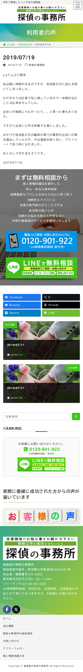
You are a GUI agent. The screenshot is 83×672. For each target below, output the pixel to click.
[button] (41, 241)
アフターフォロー (14, 648)
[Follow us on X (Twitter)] (16, 609)
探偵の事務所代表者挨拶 (18, 633)
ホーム (7, 618)
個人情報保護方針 (14, 655)
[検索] (76, 416)
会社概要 (8, 626)
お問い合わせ (11, 640)
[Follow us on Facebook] (7, 609)
